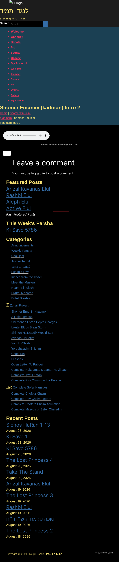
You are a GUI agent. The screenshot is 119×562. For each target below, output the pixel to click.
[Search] (45, 24)
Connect (17, 36)
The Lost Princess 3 (29, 495)
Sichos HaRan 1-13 (28, 425)
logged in (38, 173)
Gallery (16, 58)
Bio (13, 47)
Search (4, 23)
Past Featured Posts (20, 214)
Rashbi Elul (19, 195)
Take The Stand (24, 472)
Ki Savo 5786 (21, 230)
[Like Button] (7, 153)
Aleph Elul (18, 202)
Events (15, 52)
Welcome (17, 31)
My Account (19, 63)
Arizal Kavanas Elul (28, 189)
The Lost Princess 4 (29, 460)
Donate (16, 42)
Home (3, 113)
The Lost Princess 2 (29, 531)
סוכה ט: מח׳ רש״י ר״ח (30, 519)
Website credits (104, 552)
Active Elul (18, 208)
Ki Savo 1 (16, 436)
